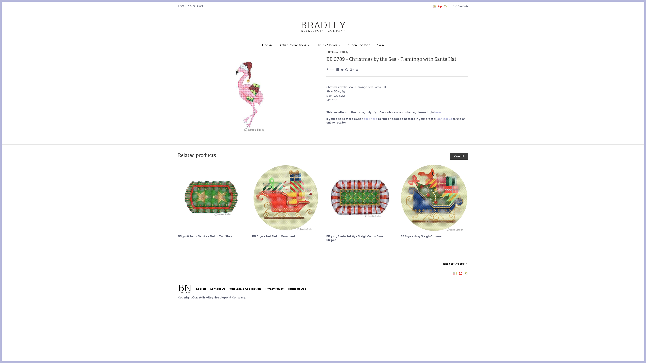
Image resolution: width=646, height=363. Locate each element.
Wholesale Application (245, 288)
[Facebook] (434, 6)
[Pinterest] (440, 6)
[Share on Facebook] (337, 69)
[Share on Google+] (352, 69)
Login (182, 6)
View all (459, 156)
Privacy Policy (274, 288)
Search (201, 288)
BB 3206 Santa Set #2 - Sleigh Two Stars (205, 236)
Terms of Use (297, 288)
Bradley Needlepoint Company (223, 297)
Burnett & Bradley (337, 51)
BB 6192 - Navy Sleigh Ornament (422, 236)
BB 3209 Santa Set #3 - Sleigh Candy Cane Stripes (355, 238)
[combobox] (202, 6)
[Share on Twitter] (342, 69)
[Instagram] (445, 6)
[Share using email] (357, 69)
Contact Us (217, 288)
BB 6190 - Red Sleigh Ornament (273, 236)
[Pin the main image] (346, 69)
